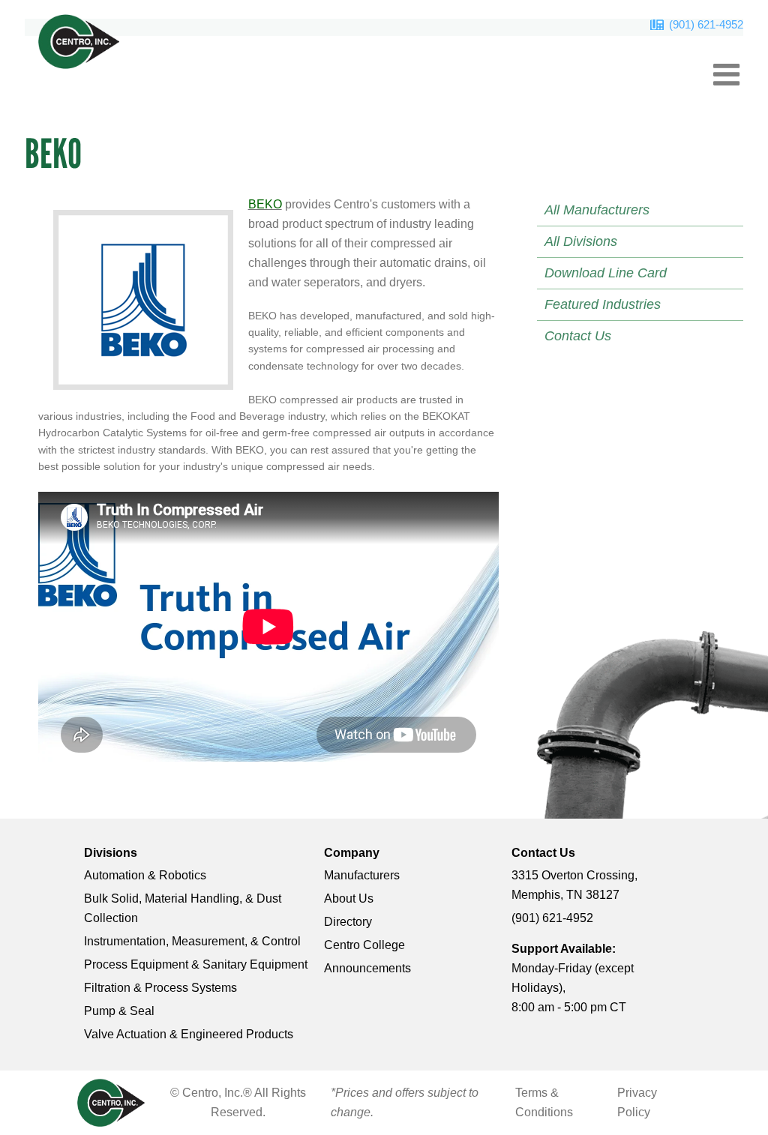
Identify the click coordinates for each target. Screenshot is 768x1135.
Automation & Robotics (145, 875)
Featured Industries (602, 304)
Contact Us (577, 335)
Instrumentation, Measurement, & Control (192, 941)
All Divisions (580, 241)
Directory (348, 921)
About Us (349, 898)
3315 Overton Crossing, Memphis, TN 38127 (575, 885)
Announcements (367, 968)
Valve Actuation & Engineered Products (188, 1034)
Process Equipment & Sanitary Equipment (196, 964)
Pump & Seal (119, 1011)
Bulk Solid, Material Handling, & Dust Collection (182, 908)
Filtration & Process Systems (160, 987)
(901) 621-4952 (706, 24)
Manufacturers (362, 875)
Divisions (110, 852)
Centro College (364, 945)
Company (352, 852)
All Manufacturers (597, 209)
